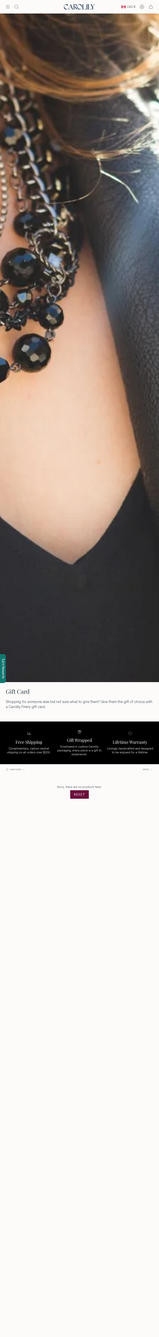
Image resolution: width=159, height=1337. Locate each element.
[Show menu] (8, 6)
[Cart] (150, 6)
